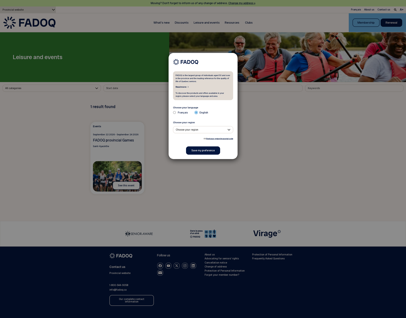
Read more (181, 87)
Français (183, 112)
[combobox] (203, 129)
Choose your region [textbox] (187, 129)
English (204, 112)
